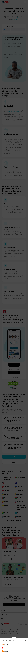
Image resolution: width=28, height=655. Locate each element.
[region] (14, 648)
